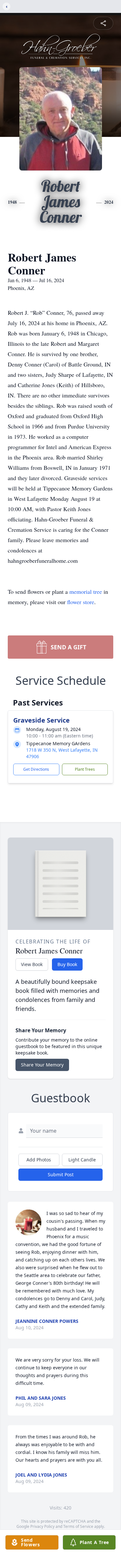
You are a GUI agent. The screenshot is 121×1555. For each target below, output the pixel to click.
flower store (80, 602)
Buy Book (67, 964)
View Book (32, 964)
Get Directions (36, 769)
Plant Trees (85, 769)
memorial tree (85, 591)
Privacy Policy (42, 1526)
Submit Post (61, 1174)
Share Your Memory (42, 1065)
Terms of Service (78, 1526)
